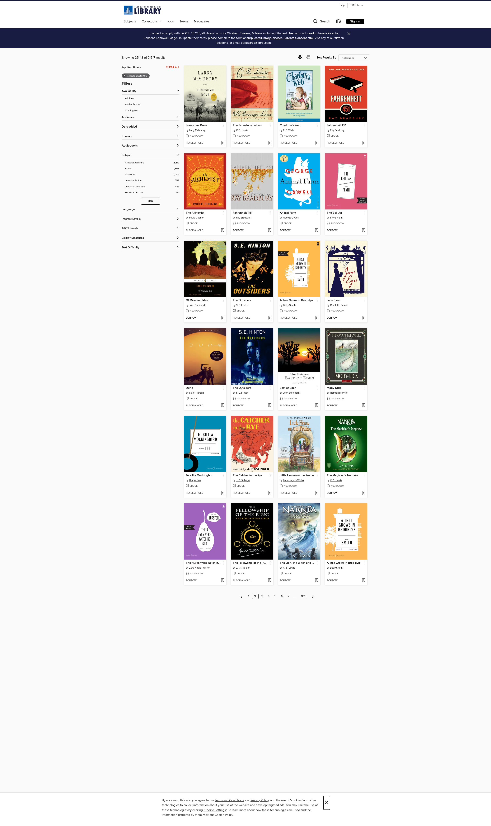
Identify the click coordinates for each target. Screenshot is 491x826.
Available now (132, 104)
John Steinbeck (197, 305)
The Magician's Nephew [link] (342, 475)
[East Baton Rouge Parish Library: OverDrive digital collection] (142, 10)
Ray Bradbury (337, 130)
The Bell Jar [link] (334, 213)
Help (341, 5)
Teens (184, 21)
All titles (129, 98)
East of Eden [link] (288, 388)
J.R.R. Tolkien (243, 567)
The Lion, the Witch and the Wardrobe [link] (297, 563)
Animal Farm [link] (288, 213)
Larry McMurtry (197, 130)
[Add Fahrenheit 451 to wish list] (363, 143)
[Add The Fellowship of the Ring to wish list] (269, 580)
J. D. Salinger (243, 480)
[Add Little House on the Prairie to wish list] (316, 493)
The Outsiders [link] (242, 300)
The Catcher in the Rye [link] (247, 475)
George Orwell (291, 217)
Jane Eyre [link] (333, 300)
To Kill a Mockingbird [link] (199, 475)
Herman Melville (339, 392)
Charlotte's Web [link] (290, 125)
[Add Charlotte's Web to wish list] (316, 143)
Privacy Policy (259, 800)
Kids (171, 21)
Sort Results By (326, 57)
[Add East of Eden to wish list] (316, 405)
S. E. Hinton (242, 305)
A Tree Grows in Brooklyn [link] (296, 300)
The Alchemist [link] (195, 213)
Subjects (130, 21)
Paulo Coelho (196, 217)
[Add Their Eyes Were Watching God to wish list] (222, 580)
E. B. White (288, 130)
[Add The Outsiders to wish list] (269, 318)
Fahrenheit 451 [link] (336, 125)
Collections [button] (150, 21)
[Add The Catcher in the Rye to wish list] (269, 493)
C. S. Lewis (242, 130)
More (150, 201)
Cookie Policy (224, 815)
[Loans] (338, 22)
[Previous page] (241, 596)
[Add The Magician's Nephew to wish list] (363, 493)
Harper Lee (195, 480)
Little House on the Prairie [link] (297, 475)
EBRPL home (356, 5)
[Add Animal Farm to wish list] (316, 230)
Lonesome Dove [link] (196, 125)
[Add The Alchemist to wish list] (222, 230)
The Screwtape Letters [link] (247, 125)
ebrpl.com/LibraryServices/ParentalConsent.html (279, 38)
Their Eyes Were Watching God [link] (203, 563)
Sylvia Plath (336, 217)
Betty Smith (289, 305)
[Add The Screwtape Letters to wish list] (269, 143)
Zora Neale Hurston (199, 567)
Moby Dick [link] (334, 388)
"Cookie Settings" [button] (215, 810)
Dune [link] (189, 388)
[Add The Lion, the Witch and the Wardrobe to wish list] (316, 580)
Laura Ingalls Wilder (293, 480)
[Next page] (312, 596)
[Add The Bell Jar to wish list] (363, 230)
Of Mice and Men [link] (197, 300)
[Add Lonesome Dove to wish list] (222, 143)
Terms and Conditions (229, 800)
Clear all (172, 67)
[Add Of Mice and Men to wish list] (222, 318)
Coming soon (132, 110)
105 (303, 596)
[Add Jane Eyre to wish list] (363, 318)
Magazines (201, 21)
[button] (321, 22)
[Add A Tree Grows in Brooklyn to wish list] (316, 318)
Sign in (355, 21)
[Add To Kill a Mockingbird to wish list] (222, 493)
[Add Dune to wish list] (222, 405)
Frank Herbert (196, 392)
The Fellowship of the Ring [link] (250, 563)
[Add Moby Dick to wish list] (363, 405)
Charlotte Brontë (339, 305)
